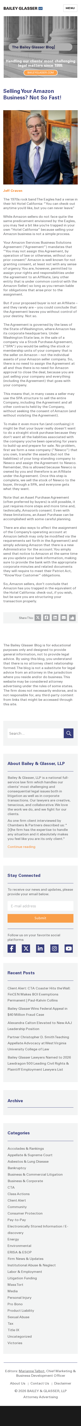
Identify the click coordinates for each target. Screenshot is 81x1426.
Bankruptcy (17, 1168)
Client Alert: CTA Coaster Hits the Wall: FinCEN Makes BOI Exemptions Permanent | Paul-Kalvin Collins (39, 994)
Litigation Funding (22, 1278)
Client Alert (17, 1200)
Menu (70, 8)
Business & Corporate (25, 1181)
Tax (10, 1324)
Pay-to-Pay (17, 1220)
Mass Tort (15, 1285)
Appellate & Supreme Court (30, 1155)
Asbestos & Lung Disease (28, 1162)
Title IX (13, 1330)
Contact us (39, 1383)
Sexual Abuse (18, 1317)
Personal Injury (20, 1298)
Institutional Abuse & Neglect (32, 1265)
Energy (13, 1239)
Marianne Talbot (31, 1371)
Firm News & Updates (25, 1259)
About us (17, 1383)
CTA (11, 1187)
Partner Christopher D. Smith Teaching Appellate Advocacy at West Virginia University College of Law (38, 1043)
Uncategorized (20, 1337)
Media (13, 1291)
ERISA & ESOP (20, 1252)
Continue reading (21, 847)
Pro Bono (15, 1304)
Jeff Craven (12, 191)
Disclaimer (62, 1383)
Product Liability (21, 1311)
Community (17, 1207)
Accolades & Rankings (26, 1149)
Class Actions (19, 1194)
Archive (15, 1101)
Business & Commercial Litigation (35, 1174)
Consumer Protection (25, 1213)
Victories (15, 1343)
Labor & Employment (25, 1272)
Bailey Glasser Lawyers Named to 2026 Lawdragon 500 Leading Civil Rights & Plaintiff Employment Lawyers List (39, 1063)
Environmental (19, 1246)
